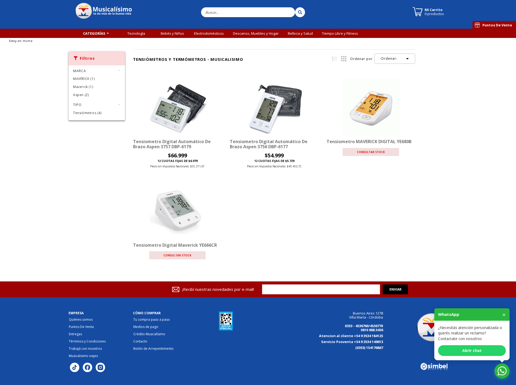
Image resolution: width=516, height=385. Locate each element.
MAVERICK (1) (84, 78)
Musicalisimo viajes (83, 356)
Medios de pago (145, 327)
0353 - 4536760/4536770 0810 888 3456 (364, 327)
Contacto (140, 341)
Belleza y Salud (300, 33)
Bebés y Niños (172, 33)
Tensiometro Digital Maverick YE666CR (175, 245)
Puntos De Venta (497, 25)
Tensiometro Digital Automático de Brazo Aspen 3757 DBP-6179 (172, 144)
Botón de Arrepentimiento (153, 349)
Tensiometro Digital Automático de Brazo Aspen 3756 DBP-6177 (268, 144)
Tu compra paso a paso (151, 320)
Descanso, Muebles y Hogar (256, 33)
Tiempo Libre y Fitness (340, 33)
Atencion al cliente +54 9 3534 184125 (351, 335)
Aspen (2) (81, 95)
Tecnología (136, 33)
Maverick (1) (83, 86)
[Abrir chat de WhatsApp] (502, 371)
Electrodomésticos (209, 33)
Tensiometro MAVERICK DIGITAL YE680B (369, 141)
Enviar (395, 289)
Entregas (75, 334)
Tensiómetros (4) (87, 113)
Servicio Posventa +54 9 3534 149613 (352, 341)
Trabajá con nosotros (85, 349)
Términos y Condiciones (87, 341)
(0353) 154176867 (369, 347)
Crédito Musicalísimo (149, 334)
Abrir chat (472, 350)
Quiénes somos (81, 320)
